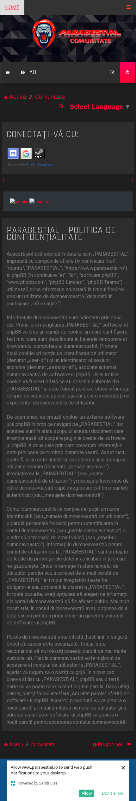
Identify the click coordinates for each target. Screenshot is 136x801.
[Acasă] (68, 38)
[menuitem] (28, 72)
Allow (87, 793)
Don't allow (112, 793)
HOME (12, 7)
